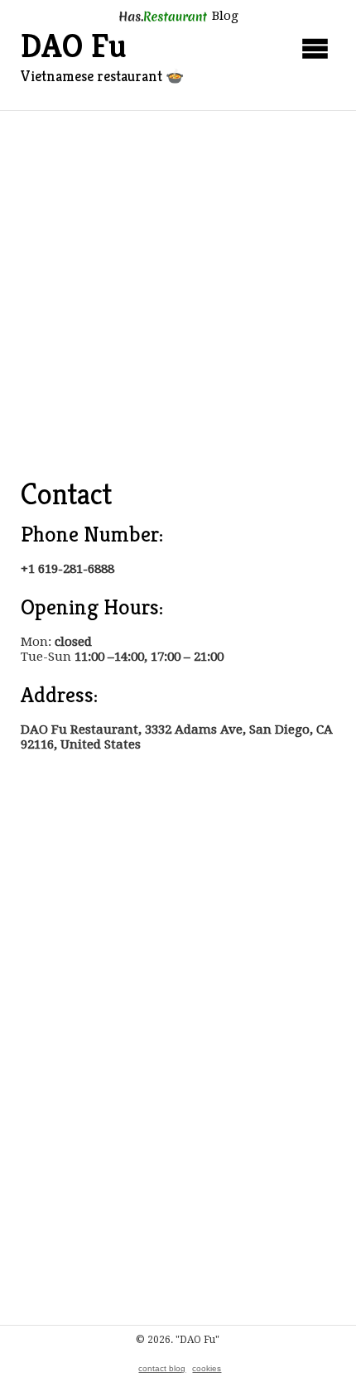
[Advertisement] (178, 297)
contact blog (161, 1368)
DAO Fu (74, 45)
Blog (223, 15)
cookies (206, 1368)
